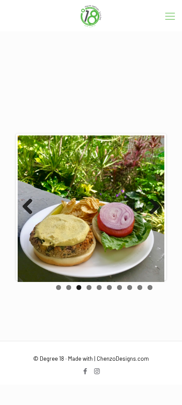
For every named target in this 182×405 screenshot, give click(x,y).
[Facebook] (85, 371)
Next (151, 207)
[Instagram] (97, 371)
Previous (31, 207)
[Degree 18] (91, 15)
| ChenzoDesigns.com (121, 358)
